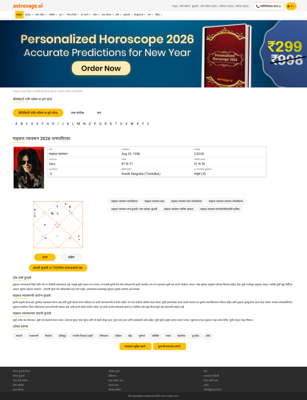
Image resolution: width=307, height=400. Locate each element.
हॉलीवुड (62, 335)
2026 (28, 14)
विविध (158, 14)
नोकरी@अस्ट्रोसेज (212, 389)
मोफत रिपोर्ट (72, 14)
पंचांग (95, 14)
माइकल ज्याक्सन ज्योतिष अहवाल (178, 209)
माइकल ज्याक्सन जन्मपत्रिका (124, 201)
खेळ (130, 335)
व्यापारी (19, 335)
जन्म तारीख (77, 113)
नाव (99, 113)
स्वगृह (174, 6)
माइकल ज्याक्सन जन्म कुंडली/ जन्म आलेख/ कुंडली (134, 209)
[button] (23, 53)
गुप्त (61, 14)
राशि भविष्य (184, 6)
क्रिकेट (48, 335)
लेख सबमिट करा (115, 380)
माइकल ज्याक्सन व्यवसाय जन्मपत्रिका (226, 201)
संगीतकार (103, 335)
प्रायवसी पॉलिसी (211, 375)
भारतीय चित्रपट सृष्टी (83, 335)
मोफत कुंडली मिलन (21, 371)
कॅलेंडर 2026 (242, 6)
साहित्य (118, 335)
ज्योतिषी (155, 335)
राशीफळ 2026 (226, 6)
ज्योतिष (52, 14)
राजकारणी (33, 335)
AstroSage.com (170, 395)
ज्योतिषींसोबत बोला (267, 6)
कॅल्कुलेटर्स (139, 14)
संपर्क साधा (113, 385)
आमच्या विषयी (114, 389)
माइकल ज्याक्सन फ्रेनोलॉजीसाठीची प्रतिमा (220, 209)
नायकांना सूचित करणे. (135, 346)
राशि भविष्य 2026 (208, 6)
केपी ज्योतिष (18, 385)
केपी (118, 14)
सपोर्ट (206, 385)
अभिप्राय (112, 375)
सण (149, 14)
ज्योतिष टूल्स (114, 371)
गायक (168, 335)
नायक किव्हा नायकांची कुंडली (33, 91)
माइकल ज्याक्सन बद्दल (154, 201)
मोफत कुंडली (19, 375)
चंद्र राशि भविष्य (20, 380)
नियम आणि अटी (211, 380)
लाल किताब (107, 14)
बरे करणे (85, 14)
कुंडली (195, 6)
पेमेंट (206, 371)
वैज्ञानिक (181, 335)
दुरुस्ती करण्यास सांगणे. (169, 346)
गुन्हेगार (142, 335)
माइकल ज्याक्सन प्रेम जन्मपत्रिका (186, 201)
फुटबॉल (195, 335)
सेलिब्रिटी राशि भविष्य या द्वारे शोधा (38, 113)
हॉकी (208, 335)
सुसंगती (126, 14)
